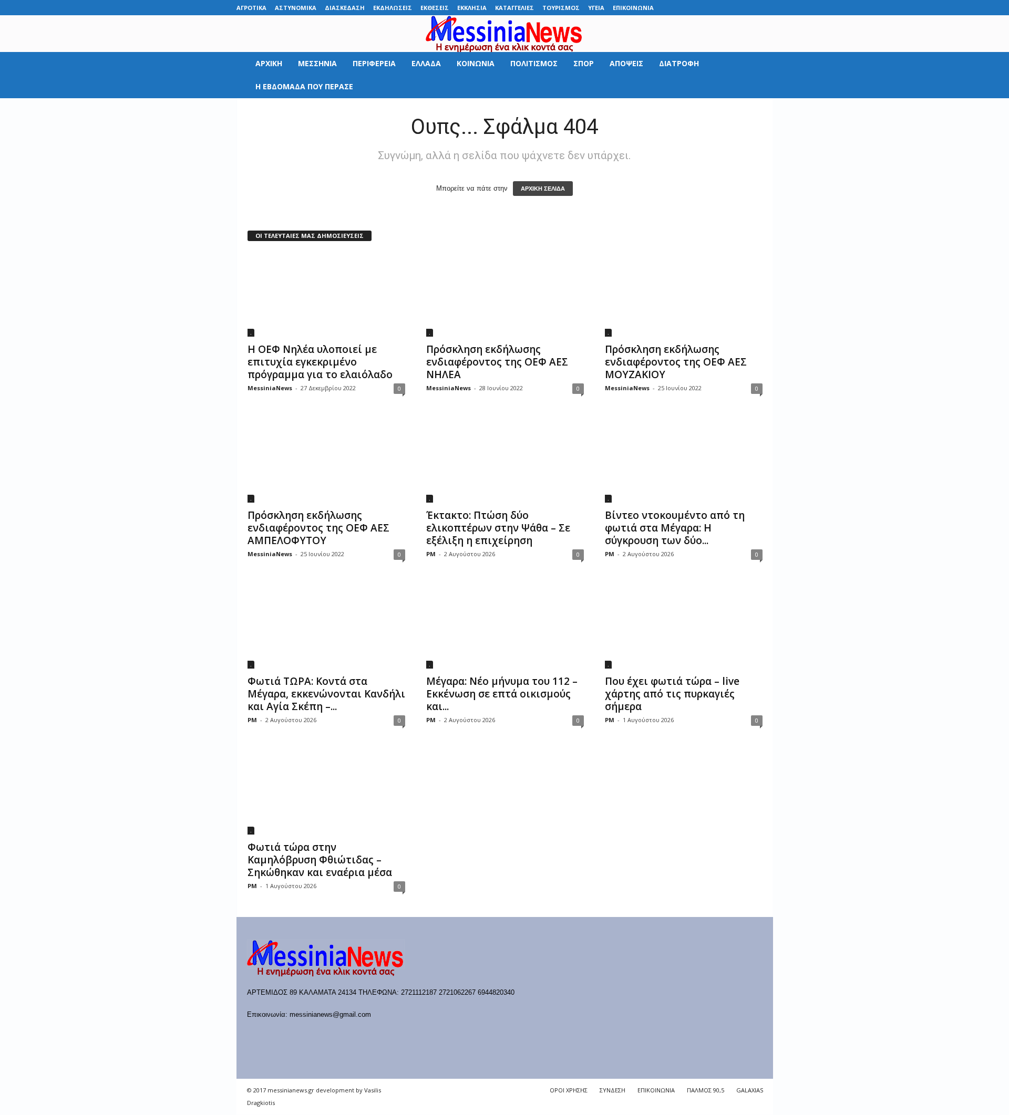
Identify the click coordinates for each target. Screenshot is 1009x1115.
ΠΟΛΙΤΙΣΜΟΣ (534, 63)
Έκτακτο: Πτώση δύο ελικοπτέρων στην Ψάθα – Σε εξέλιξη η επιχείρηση (498, 527)
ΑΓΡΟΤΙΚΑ (251, 8)
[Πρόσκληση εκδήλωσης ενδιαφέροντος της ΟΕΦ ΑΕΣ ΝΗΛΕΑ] (505, 295)
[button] (757, 75)
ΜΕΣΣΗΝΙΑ (317, 63)
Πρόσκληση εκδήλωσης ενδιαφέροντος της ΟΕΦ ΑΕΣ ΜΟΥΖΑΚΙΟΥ (676, 361)
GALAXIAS (749, 1090)
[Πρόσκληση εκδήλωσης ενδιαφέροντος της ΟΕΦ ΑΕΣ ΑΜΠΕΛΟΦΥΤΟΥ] (326, 461)
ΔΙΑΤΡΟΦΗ (679, 63)
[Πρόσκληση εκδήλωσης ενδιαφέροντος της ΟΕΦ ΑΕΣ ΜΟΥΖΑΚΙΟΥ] (684, 295)
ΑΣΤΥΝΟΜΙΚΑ (295, 8)
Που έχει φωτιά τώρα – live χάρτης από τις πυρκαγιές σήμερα (672, 693)
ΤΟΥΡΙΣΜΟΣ (561, 8)
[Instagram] (732, 7)
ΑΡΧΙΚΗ (268, 63)
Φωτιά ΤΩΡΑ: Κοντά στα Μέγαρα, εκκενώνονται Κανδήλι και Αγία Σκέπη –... (326, 693)
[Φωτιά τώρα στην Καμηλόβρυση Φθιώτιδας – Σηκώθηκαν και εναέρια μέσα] (326, 793)
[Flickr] (700, 7)
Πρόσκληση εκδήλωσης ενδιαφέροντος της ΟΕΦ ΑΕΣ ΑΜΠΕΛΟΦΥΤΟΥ (318, 527)
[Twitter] (749, 7)
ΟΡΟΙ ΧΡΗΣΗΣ (569, 1090)
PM (431, 554)
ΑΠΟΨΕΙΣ (626, 63)
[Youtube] (765, 7)
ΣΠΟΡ (583, 63)
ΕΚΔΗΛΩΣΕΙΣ (392, 8)
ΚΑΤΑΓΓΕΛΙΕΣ (514, 8)
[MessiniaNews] (504, 33)
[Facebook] (683, 7)
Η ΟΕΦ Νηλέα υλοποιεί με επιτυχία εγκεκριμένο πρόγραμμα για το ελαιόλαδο (320, 361)
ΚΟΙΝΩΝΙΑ (476, 63)
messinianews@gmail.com (330, 1014)
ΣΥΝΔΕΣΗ (612, 1090)
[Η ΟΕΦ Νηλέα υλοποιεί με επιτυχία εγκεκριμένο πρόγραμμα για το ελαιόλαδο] (326, 295)
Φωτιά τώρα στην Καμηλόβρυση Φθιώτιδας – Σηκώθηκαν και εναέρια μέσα (320, 859)
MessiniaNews (270, 388)
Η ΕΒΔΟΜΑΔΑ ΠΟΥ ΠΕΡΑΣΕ (304, 86)
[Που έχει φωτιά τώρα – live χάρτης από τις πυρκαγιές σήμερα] (684, 627)
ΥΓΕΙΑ (596, 8)
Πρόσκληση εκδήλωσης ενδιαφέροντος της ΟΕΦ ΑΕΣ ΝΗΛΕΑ (497, 361)
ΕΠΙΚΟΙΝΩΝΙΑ (633, 8)
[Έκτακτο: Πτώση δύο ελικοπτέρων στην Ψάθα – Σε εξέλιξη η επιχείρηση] (505, 461)
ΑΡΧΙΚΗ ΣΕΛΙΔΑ (543, 188)
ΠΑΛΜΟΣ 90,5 (705, 1090)
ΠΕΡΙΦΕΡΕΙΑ (374, 63)
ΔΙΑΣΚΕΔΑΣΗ (345, 8)
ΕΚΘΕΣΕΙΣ (434, 8)
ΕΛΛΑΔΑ (426, 63)
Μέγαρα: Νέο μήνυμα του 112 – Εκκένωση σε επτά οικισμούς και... (502, 693)
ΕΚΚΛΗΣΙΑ (472, 8)
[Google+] (716, 7)
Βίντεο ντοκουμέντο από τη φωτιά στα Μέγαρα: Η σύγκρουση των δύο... (675, 527)
